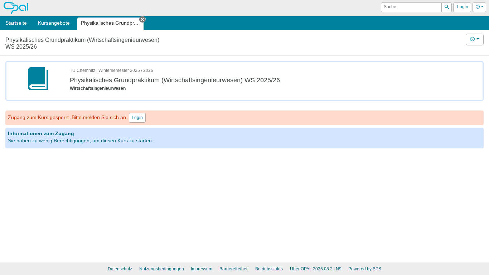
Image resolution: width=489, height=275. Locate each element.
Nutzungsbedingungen (161, 268)
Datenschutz (120, 268)
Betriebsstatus (269, 268)
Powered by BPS (364, 268)
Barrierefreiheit (233, 268)
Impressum (201, 268)
